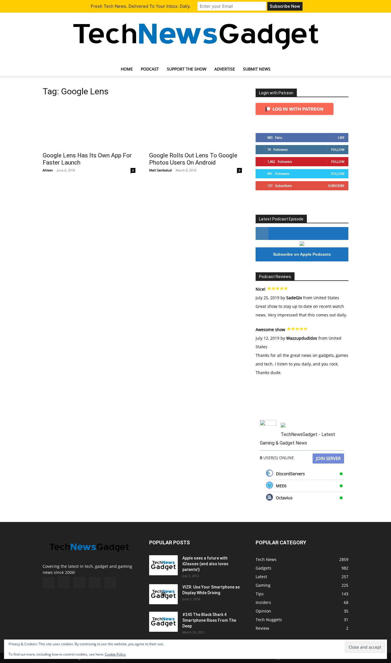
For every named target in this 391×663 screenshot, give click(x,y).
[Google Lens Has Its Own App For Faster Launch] (89, 125)
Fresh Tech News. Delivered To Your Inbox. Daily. (141, 6)
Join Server (328, 458)
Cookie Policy (115, 654)
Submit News (256, 69)
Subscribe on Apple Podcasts (302, 254)
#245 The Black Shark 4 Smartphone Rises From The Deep (209, 620)
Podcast (150, 69)
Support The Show (186, 69)
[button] (341, 69)
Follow (337, 149)
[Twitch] (79, 582)
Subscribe (336, 185)
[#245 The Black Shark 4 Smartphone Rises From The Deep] (163, 622)
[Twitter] (94, 582)
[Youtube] (110, 582)
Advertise (224, 69)
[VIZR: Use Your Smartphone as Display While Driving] (163, 594)
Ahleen (48, 170)
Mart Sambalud (160, 170)
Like (341, 137)
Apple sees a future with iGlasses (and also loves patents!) (205, 564)
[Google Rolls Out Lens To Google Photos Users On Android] (195, 125)
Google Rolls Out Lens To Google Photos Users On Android (193, 159)
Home (127, 69)
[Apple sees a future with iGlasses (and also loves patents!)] (163, 565)
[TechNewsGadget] (195, 35)
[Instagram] (64, 582)
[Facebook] (48, 582)
